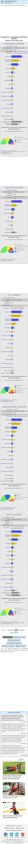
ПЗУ (10, 571)
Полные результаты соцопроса (7, 153)
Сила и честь (8, 72)
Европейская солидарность (8, 60)
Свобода (9, 76)
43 (13, 630)
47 (23, 630)
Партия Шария (7, 80)
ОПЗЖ (9, 64)
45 (19, 630)
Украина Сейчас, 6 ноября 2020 (14, 187)
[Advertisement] (14, 21)
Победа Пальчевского (6, 116)
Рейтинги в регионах (14, 640)
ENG (11, 2)
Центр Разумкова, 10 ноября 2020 (14, 43)
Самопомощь (8, 359)
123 (11, 633)
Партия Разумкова (7, 213)
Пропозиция (8, 112)
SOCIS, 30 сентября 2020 (14, 514)
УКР (5, 2)
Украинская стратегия (6, 92)
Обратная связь (20, 828)
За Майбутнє (8, 88)
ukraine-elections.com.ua (18, 842)
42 (11, 630)
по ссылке (11, 651)
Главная (2, 5)
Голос (9, 84)
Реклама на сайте (10, 825)
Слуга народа (8, 56)
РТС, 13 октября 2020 (14, 295)
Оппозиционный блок (6, 108)
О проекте (19, 825)
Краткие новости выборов (14, 712)
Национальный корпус (6, 367)
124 (14, 633)
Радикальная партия (6, 100)
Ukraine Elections (11, 1)
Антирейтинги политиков (14, 643)
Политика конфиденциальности (14, 830)
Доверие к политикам (8, 646)
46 (21, 630)
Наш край (9, 104)
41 (9, 630)
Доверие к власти (21, 646)
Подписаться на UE (9, 828)
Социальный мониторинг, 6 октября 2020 (14, 407)
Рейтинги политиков (19, 637)
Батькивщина (8, 68)
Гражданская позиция (6, 96)
